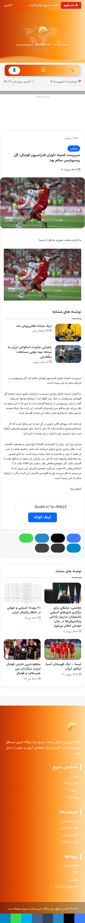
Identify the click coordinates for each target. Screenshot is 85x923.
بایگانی (74, 879)
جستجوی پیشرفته (66, 886)
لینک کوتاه (42, 517)
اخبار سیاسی (70, 821)
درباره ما (73, 790)
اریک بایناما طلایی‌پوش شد (34, 326)
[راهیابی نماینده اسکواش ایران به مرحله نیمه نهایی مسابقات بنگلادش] (68, 354)
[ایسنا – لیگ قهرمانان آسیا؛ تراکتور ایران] (62, 649)
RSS (75, 872)
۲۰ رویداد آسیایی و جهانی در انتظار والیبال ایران (24, 610)
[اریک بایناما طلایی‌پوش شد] (68, 333)
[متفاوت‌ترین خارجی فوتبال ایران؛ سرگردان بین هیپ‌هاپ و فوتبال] (22, 649)
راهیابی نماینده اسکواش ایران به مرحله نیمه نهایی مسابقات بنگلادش (30, 352)
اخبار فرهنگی (70, 841)
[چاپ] (42, 548)
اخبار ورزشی (70, 835)
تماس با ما (71, 783)
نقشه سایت (70, 866)
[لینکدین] (42, 538)
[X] (58, 538)
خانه (76, 138)
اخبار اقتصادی (69, 828)
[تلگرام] (74, 548)
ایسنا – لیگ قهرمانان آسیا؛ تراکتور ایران (63, 666)
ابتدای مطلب (42, 97)
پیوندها (73, 797)
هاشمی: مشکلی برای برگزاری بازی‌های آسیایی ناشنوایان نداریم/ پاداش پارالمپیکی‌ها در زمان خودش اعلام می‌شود (65, 617)
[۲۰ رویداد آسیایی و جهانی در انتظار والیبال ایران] (22, 593)
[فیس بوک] (74, 538)
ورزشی (67, 138)
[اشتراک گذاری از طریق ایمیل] (58, 548)
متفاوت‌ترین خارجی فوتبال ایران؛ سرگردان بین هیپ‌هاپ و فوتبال (23, 669)
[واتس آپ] (26, 538)
